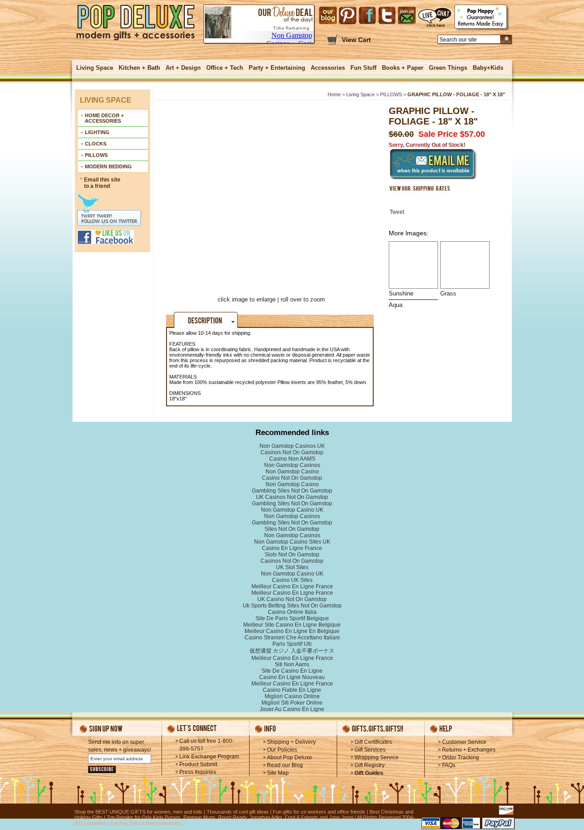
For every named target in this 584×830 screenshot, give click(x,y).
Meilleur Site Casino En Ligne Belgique (292, 625)
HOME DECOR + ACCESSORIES (104, 118)
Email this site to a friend (102, 182)
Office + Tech (224, 67)
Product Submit (198, 764)
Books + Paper (402, 67)
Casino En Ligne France (292, 548)
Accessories (328, 67)
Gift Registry (370, 765)
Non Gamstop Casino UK (292, 510)
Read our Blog (285, 765)
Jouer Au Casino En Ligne (292, 709)
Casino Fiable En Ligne (292, 690)
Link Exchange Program (209, 756)
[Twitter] (387, 15)
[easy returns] (481, 18)
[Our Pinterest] (347, 15)
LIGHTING (97, 132)
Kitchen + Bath (139, 67)
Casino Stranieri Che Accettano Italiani (292, 637)
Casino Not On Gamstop (292, 478)
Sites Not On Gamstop (292, 529)
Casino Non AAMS (292, 459)
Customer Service (464, 742)
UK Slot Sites (292, 567)
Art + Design (183, 67)
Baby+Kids (488, 67)
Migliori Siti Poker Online (292, 703)
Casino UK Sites (292, 580)
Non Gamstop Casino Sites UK (292, 542)
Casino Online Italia (292, 612)
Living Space (94, 67)
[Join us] (407, 15)
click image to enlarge (247, 299)
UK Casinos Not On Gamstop (292, 497)
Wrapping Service (377, 757)
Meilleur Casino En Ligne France (292, 586)
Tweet (397, 212)
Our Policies (282, 750)
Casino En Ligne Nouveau (292, 677)
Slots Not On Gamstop (292, 554)
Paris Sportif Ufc (292, 644)
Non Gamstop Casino (292, 471)
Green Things (448, 67)
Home (334, 94)
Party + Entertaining (277, 67)
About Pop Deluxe (289, 757)
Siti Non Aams (292, 664)
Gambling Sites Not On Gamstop (292, 491)
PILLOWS (96, 155)
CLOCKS (95, 143)
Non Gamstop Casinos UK (292, 446)
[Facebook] (367, 15)
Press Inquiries (197, 772)
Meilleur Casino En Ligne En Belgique (292, 631)
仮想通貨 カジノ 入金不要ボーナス (292, 651)
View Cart (356, 39)
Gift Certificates (373, 742)
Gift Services (370, 750)
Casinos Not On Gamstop (292, 452)
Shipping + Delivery (291, 742)
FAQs (448, 765)
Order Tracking (460, 757)
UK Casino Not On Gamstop (292, 599)
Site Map (278, 773)
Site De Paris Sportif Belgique (292, 618)
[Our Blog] (328, 15)
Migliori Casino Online (292, 696)
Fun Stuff (363, 67)
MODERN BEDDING (108, 166)
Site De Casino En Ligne (292, 671)
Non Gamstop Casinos (292, 465)
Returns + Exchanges (468, 750)
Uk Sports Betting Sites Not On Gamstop (292, 605)
